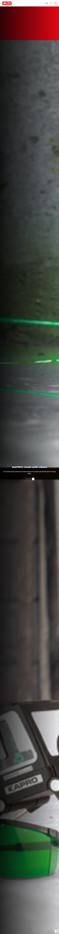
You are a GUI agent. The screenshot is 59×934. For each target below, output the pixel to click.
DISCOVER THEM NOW (28, 477)
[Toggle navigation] (55, 3)
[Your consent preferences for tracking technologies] (56, 931)
